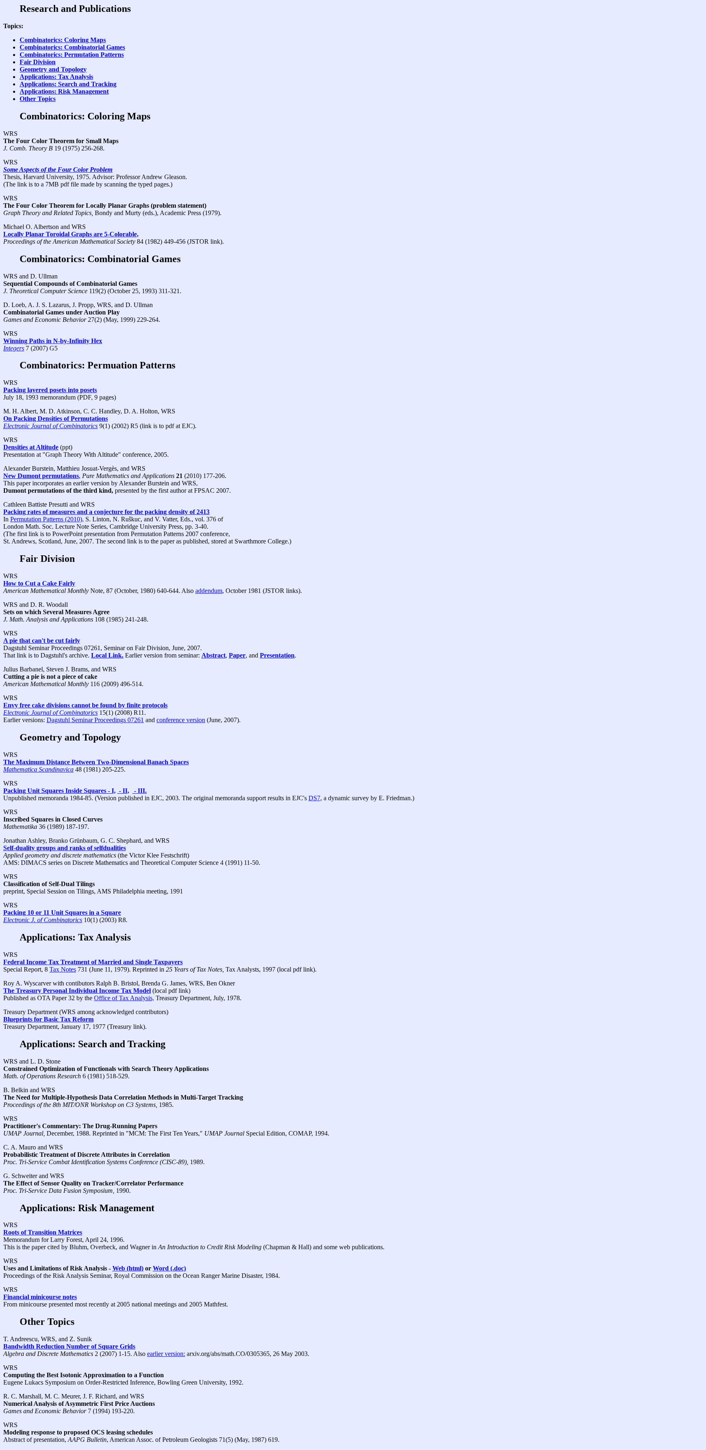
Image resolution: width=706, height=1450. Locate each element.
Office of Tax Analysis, (124, 997)
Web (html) (127, 1268)
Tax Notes (62, 969)
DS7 (314, 798)
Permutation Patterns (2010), (47, 519)
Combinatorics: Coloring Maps (63, 39)
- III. (139, 790)
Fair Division (38, 61)
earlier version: (166, 1353)
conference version (180, 719)
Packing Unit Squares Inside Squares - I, (59, 790)
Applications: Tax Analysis (56, 76)
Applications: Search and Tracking (68, 84)
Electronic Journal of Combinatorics (50, 425)
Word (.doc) (169, 1268)
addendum (208, 590)
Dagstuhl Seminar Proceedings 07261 (95, 719)
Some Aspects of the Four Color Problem (57, 169)
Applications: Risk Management (64, 91)
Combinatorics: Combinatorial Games (72, 47)
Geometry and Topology (53, 69)
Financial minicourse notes (40, 1296)
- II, (123, 790)
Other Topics (38, 98)
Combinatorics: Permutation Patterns (72, 54)
